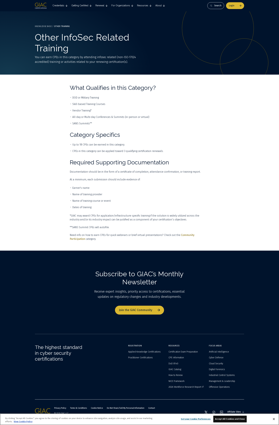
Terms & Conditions (78, 408)
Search (217, 5)
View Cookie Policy (23, 421)
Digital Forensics (217, 369)
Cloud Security (216, 363)
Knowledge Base (43, 26)
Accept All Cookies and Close (230, 419)
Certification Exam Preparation (183, 351)
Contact (151, 408)
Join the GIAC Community (135, 310)
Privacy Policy (60, 408)
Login (231, 5)
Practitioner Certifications (140, 357)
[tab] (59, 5)
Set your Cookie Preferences (196, 419)
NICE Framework (176, 381)
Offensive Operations (219, 387)
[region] (139, 419)
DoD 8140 (173, 363)
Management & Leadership (222, 381)
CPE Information (176, 357)
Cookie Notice (97, 408)
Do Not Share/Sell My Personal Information (125, 408)
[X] (206, 412)
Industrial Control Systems (222, 375)
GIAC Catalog (175, 369)
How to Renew (176, 375)
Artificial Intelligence (219, 351)
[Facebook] (214, 412)
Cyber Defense (216, 357)
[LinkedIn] (221, 412)
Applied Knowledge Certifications (144, 351)
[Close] (273, 419)
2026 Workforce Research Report (185, 387)
